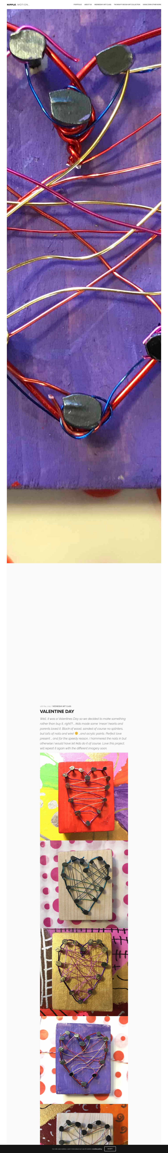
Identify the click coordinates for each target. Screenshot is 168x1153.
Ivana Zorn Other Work (152, 4)
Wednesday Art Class (102, 4)
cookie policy (97, 1149)
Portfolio (78, 4)
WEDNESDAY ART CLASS (61, 706)
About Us (88, 4)
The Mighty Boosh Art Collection (127, 4)
